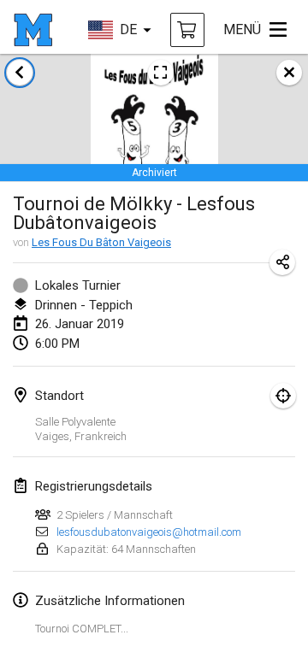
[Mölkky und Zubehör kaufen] (187, 30)
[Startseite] (33, 30)
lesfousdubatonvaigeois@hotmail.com (148, 532)
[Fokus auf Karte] (283, 395)
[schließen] (289, 72)
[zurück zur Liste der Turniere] (20, 72)
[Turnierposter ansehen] (161, 72)
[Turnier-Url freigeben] (282, 262)
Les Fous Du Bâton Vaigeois (101, 242)
